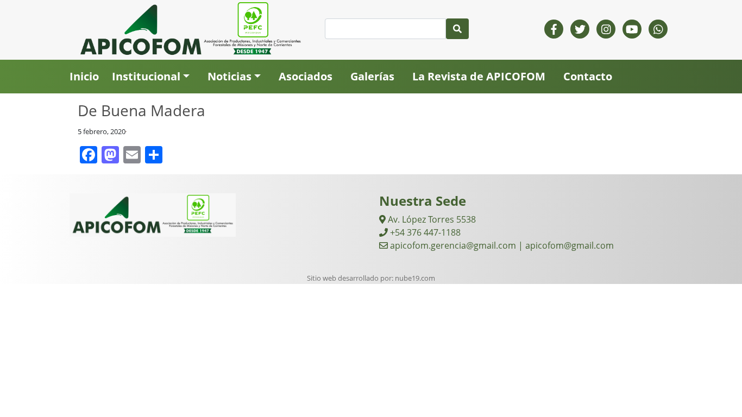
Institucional (146, 76)
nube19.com (415, 278)
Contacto (587, 76)
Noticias (229, 76)
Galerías (372, 76)
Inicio (84, 76)
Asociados (305, 76)
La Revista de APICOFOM (478, 76)
